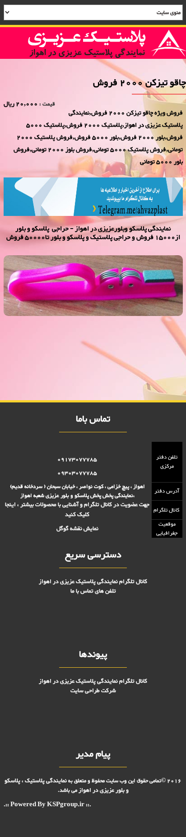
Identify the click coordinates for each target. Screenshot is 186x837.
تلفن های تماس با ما (93, 591)
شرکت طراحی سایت (93, 690)
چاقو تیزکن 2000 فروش (161, 337)
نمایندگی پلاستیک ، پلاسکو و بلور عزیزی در (67, 785)
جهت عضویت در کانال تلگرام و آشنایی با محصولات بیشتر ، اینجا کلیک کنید (77, 509)
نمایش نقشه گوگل (77, 528)
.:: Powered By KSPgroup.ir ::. (47, 805)
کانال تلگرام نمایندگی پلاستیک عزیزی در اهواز (93, 581)
